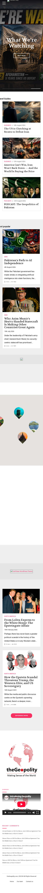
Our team (20, 881)
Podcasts (7, 201)
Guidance (7, 125)
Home (12, 881)
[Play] (5, 812)
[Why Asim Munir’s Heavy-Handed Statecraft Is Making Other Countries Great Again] (21, 300)
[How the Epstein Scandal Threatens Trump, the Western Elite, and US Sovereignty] (21, 660)
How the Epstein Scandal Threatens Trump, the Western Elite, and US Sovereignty (21, 682)
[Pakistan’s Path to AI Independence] (21, 241)
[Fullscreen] (37, 812)
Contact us (29, 881)
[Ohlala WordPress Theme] (21, 359)
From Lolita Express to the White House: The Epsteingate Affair (19, 623)
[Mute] (33, 812)
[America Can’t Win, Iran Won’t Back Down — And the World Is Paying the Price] (21, 148)
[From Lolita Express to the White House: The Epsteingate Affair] (21, 601)
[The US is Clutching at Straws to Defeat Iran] (21, 112)
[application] (21, 804)
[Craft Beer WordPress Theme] (21, 571)
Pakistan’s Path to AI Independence (18, 262)
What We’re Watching (21, 42)
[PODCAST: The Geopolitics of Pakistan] (21, 187)
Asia (5, 257)
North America (10, 616)
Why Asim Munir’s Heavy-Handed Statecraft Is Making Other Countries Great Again (21, 323)
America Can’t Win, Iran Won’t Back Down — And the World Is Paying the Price (21, 168)
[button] (33, 426)
